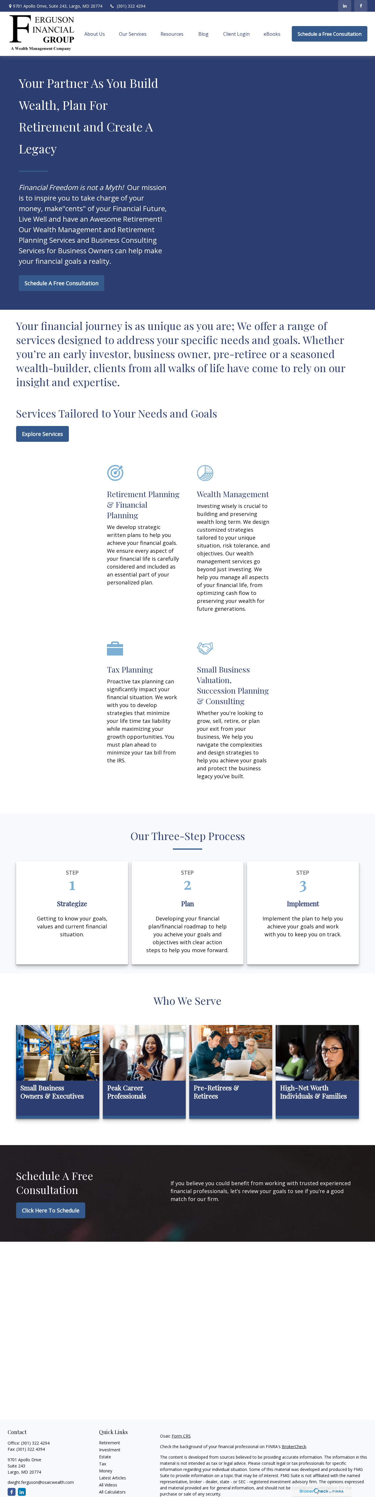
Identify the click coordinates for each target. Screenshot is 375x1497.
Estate (105, 1457)
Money (105, 1471)
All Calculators (112, 1492)
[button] (95, 34)
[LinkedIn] (344, 6)
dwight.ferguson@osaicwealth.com (41, 1482)
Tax (102, 1464)
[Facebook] (360, 6)
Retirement (109, 1442)
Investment (109, 1449)
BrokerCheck (294, 1446)
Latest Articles (112, 1478)
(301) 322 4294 (131, 6)
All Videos (108, 1485)
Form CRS (181, 1436)
